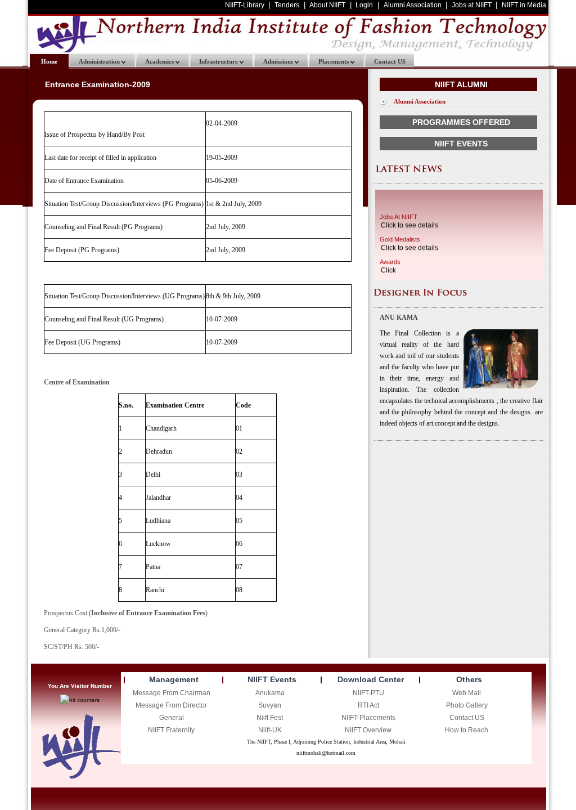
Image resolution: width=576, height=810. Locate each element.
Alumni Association (420, 101)
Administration (100, 61)
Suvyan (269, 705)
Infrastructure (219, 61)
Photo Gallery (467, 705)
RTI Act (368, 705)
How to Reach (466, 730)
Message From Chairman (171, 693)
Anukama (270, 693)
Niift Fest (269, 718)
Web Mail (466, 693)
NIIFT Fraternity (171, 730)
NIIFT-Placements (368, 718)
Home (49, 61)
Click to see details (409, 223)
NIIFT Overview (368, 730)
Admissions (279, 61)
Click (388, 268)
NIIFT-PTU (368, 693)
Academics (160, 61)
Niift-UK (270, 730)
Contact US (390, 61)
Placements (334, 61)
